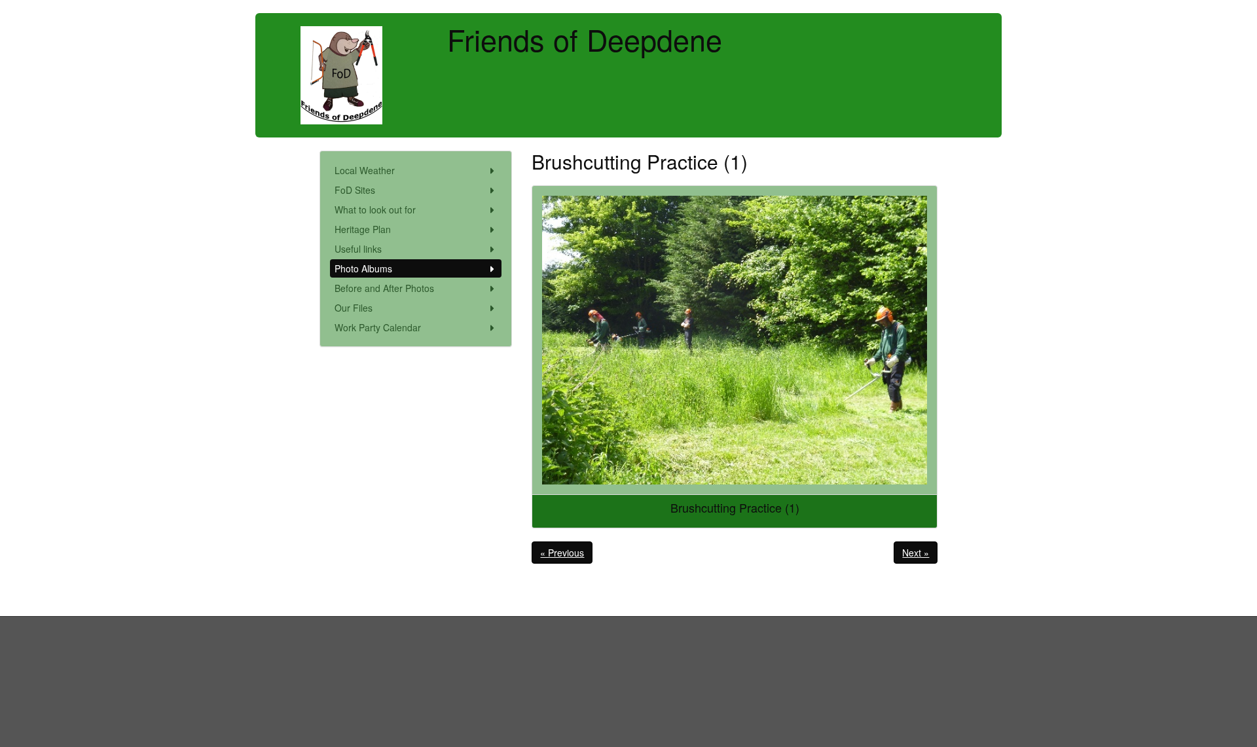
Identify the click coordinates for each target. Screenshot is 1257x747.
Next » (915, 552)
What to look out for (375, 209)
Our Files (354, 307)
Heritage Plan (363, 229)
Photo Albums (363, 268)
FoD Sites (355, 189)
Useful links (358, 248)
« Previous (562, 552)
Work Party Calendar (378, 327)
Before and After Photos (384, 288)
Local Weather (365, 170)
